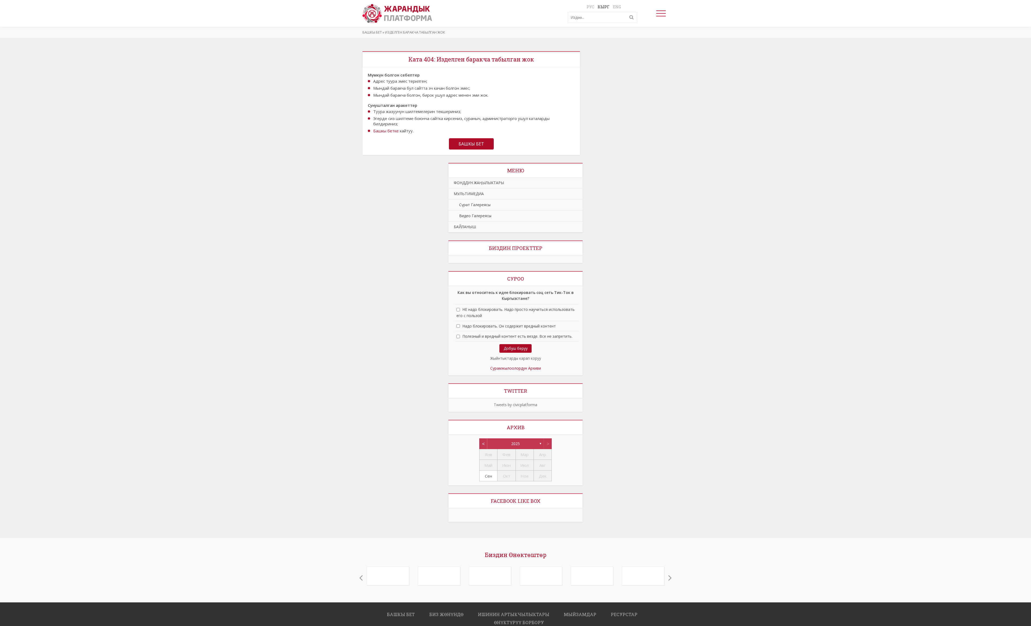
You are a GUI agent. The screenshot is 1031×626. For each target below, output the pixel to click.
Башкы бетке (386, 130)
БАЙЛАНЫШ (465, 226)
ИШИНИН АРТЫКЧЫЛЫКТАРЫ (513, 611)
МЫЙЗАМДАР (580, 611)
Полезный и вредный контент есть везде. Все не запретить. (517, 336)
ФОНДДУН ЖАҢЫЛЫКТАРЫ (479, 182)
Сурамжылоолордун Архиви (515, 368)
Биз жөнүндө (446, 611)
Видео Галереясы (472, 215)
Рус (590, 6)
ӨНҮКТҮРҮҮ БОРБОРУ (519, 620)
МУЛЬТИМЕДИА (469, 193)
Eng (617, 6)
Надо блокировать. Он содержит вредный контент (509, 326)
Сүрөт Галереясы (472, 204)
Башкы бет (372, 32)
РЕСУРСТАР (624, 611)
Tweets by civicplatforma (515, 404)
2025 (515, 443)
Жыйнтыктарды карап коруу (515, 358)
